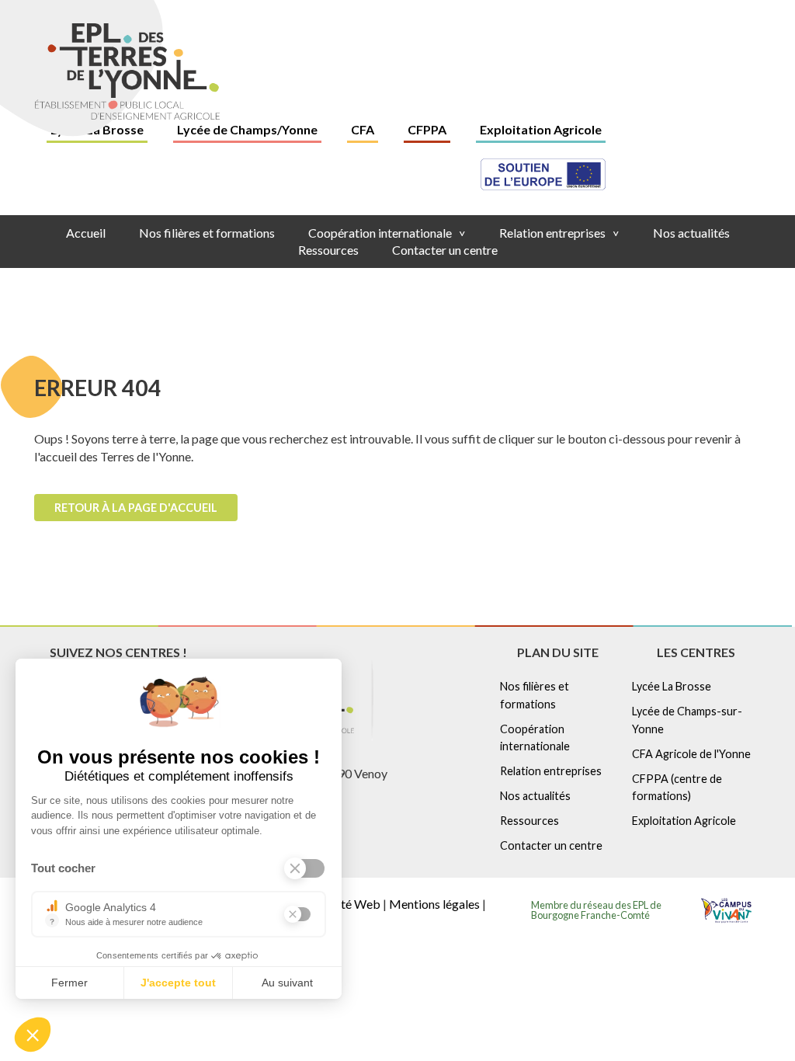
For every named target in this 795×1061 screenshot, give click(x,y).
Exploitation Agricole (541, 129)
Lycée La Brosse (671, 686)
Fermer (69, 982)
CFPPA (427, 129)
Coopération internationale (387, 232)
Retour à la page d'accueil (135, 507)
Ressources (328, 249)
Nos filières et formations (207, 232)
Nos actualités (691, 232)
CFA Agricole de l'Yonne (691, 753)
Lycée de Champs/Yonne (247, 129)
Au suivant (287, 982)
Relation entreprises (559, 232)
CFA (362, 129)
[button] (32, 1034)
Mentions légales (434, 903)
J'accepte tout (178, 982)
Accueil (86, 232)
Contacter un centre (445, 249)
